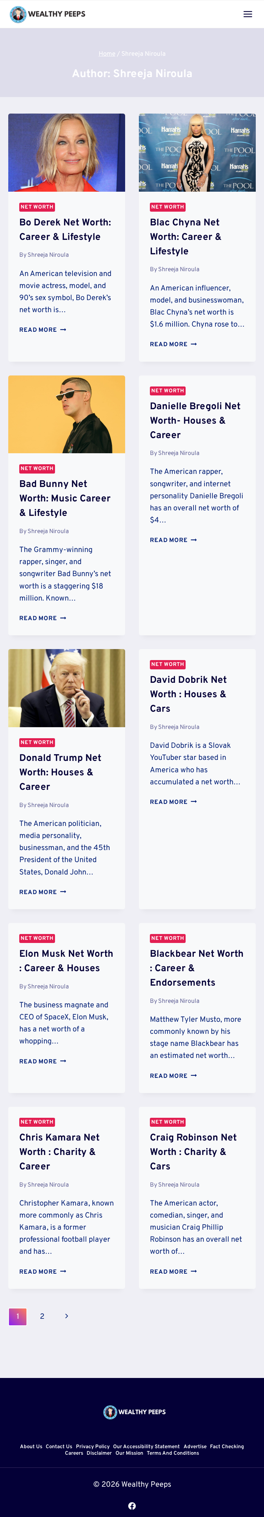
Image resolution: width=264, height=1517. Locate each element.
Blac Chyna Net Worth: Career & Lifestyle (186, 237)
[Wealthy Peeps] (47, 14)
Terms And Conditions (173, 1454)
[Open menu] (248, 14)
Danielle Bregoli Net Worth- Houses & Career (195, 421)
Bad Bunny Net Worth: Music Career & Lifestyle (65, 499)
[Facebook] (132, 1506)
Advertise (195, 1447)
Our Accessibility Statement (146, 1447)
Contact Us (59, 1447)
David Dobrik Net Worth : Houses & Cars (188, 694)
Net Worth (37, 207)
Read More (42, 330)
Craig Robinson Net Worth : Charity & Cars (193, 1152)
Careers (74, 1454)
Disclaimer (99, 1454)
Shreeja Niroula (48, 255)
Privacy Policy (93, 1447)
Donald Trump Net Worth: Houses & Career (60, 773)
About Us (31, 1447)
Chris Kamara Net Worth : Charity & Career (59, 1152)
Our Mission (129, 1454)
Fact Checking (227, 1447)
